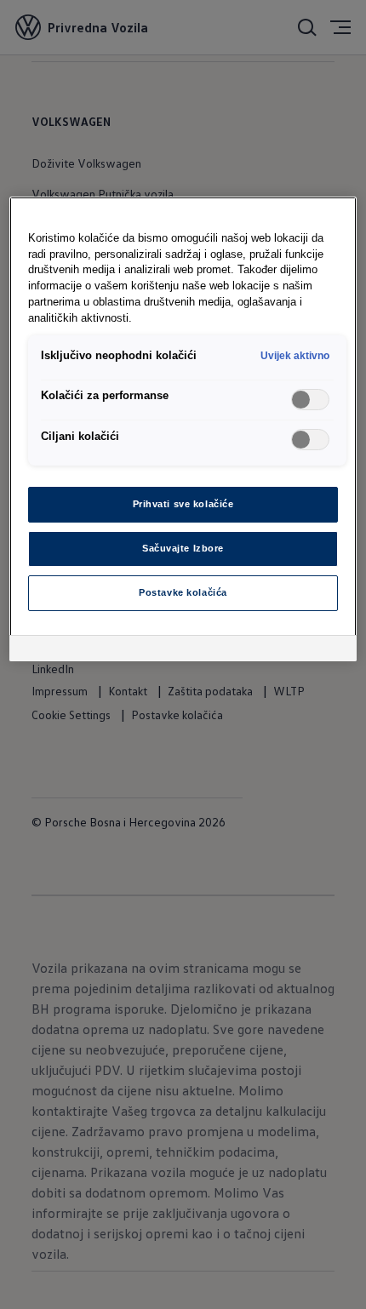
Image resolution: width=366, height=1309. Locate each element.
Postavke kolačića (183, 592)
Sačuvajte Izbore (183, 548)
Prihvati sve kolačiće (183, 504)
